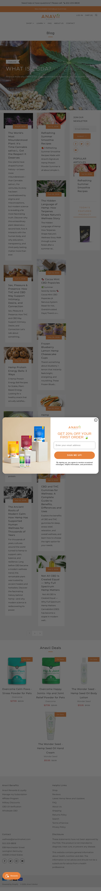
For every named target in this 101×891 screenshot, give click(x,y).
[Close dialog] (95, 420)
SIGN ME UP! (74, 455)
